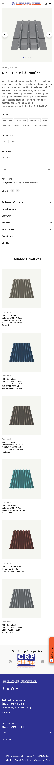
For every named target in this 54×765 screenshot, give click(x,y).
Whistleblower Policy (42, 760)
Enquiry (5, 243)
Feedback (7, 760)
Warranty (6, 216)
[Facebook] (3, 689)
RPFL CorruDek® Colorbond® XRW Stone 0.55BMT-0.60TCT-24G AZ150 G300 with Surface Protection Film (12, 447)
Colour (5, 114)
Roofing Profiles (9, 67)
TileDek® (34, 182)
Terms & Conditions (23, 760)
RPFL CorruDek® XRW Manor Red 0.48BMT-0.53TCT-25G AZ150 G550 (13, 568)
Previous (5, 35)
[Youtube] (17, 689)
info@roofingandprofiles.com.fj (16, 707)
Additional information (12, 202)
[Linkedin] (8, 689)
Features (6, 222)
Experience (7, 236)
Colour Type (7, 135)
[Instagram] (12, 689)
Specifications (9, 209)
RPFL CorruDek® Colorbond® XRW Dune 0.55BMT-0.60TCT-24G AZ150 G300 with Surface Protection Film (12, 320)
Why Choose (8, 229)
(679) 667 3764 (13, 704)
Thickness (6, 151)
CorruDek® (6, 312)
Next (49, 35)
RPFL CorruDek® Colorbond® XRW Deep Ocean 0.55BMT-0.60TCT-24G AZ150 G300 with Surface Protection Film (12, 384)
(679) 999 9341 (13, 727)
